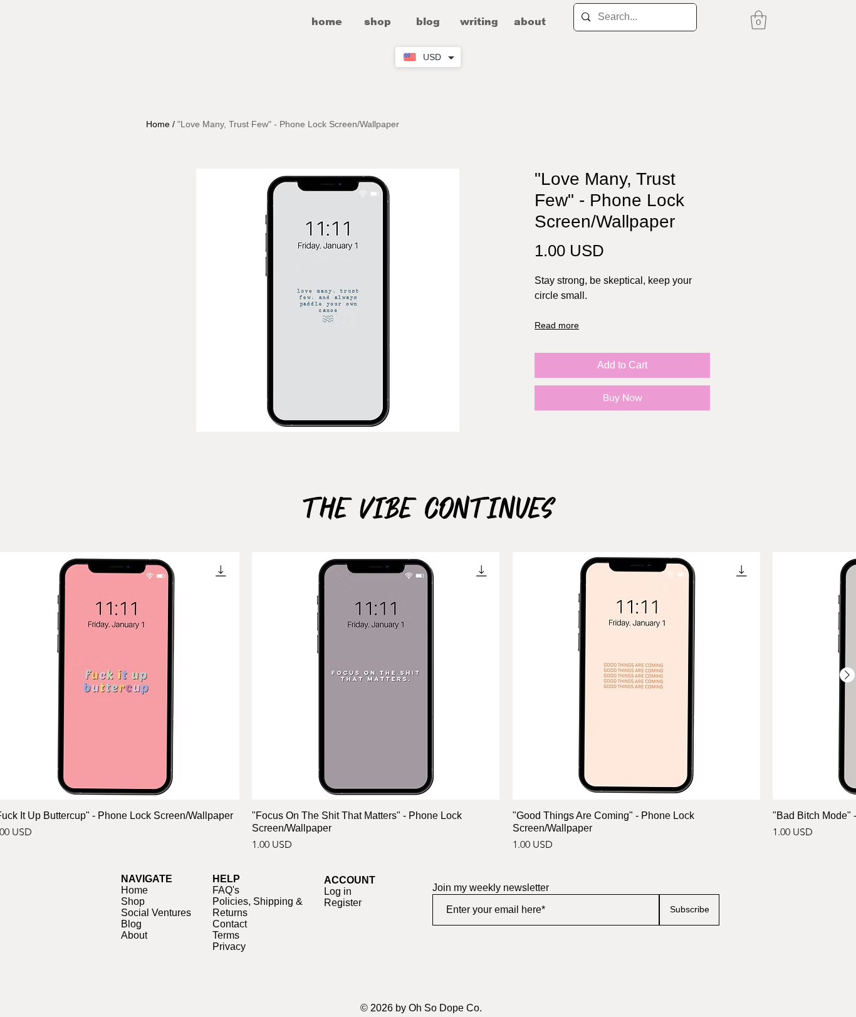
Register (343, 902)
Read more (557, 325)
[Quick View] (375, 676)
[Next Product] (847, 674)
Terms (225, 935)
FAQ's (225, 890)
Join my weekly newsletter (490, 888)
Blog (131, 924)
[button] (758, 20)
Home (158, 124)
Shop (133, 901)
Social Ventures (156, 912)
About (134, 935)
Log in (338, 891)
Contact (229, 924)
